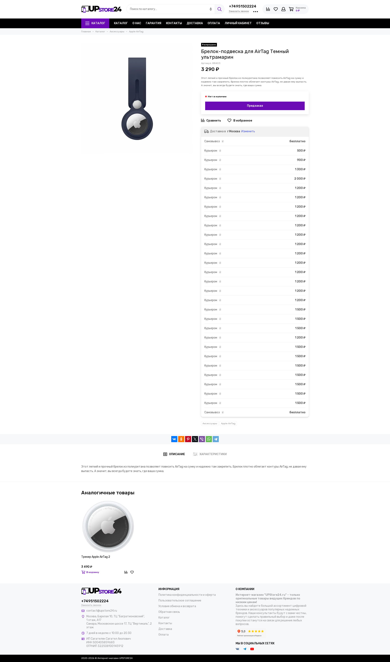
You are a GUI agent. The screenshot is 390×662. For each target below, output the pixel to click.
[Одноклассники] (181, 439)
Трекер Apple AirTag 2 (95, 557)
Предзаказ (255, 105)
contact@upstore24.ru (101, 610)
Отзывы (262, 23)
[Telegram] (216, 439)
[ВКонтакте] (174, 439)
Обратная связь (169, 612)
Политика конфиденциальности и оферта (187, 595)
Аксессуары (210, 423)
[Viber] (202, 439)
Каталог (98, 23)
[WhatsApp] (209, 439)
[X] (195, 439)
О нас (136, 23)
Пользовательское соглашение (179, 600)
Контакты (174, 23)
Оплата (214, 23)
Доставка (195, 23)
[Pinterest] (188, 439)
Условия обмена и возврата (177, 606)
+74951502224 (242, 6)
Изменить (248, 131)
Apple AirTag (228, 423)
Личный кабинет (238, 23)
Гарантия (153, 23)
